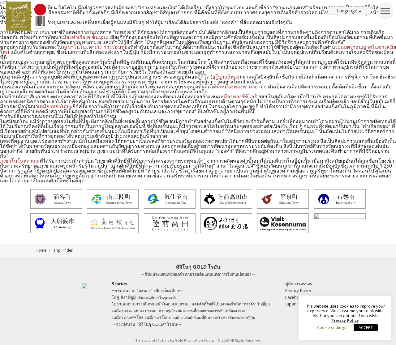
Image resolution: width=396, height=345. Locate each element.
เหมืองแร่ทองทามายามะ (179, 310)
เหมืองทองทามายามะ (243, 86)
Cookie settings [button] (331, 327)
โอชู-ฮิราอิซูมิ (144, 297)
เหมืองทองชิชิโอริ (238, 96)
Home (41, 250)
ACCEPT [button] (366, 327)
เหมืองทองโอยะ (55, 106)
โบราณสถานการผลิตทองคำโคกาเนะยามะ (191, 304)
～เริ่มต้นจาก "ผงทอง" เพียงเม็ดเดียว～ (147, 290)
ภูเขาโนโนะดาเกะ (82, 47)
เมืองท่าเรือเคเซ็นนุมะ (84, 37)
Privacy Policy (298, 290)
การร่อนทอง (116, 47)
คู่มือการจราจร (298, 284)
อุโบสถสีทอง (225, 76)
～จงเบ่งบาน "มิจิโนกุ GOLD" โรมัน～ (146, 324)
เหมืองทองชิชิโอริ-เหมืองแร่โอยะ (183, 317)
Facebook (294, 297)
